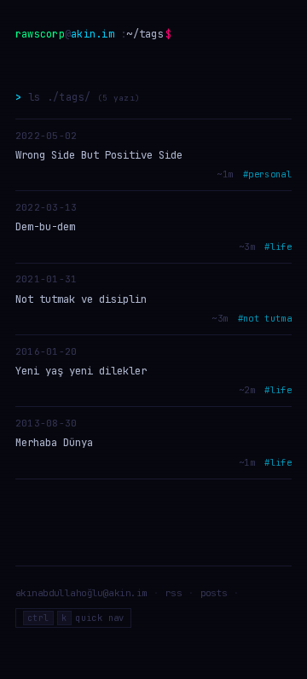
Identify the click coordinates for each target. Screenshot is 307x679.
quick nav (76, 618)
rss (173, 593)
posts (214, 593)
